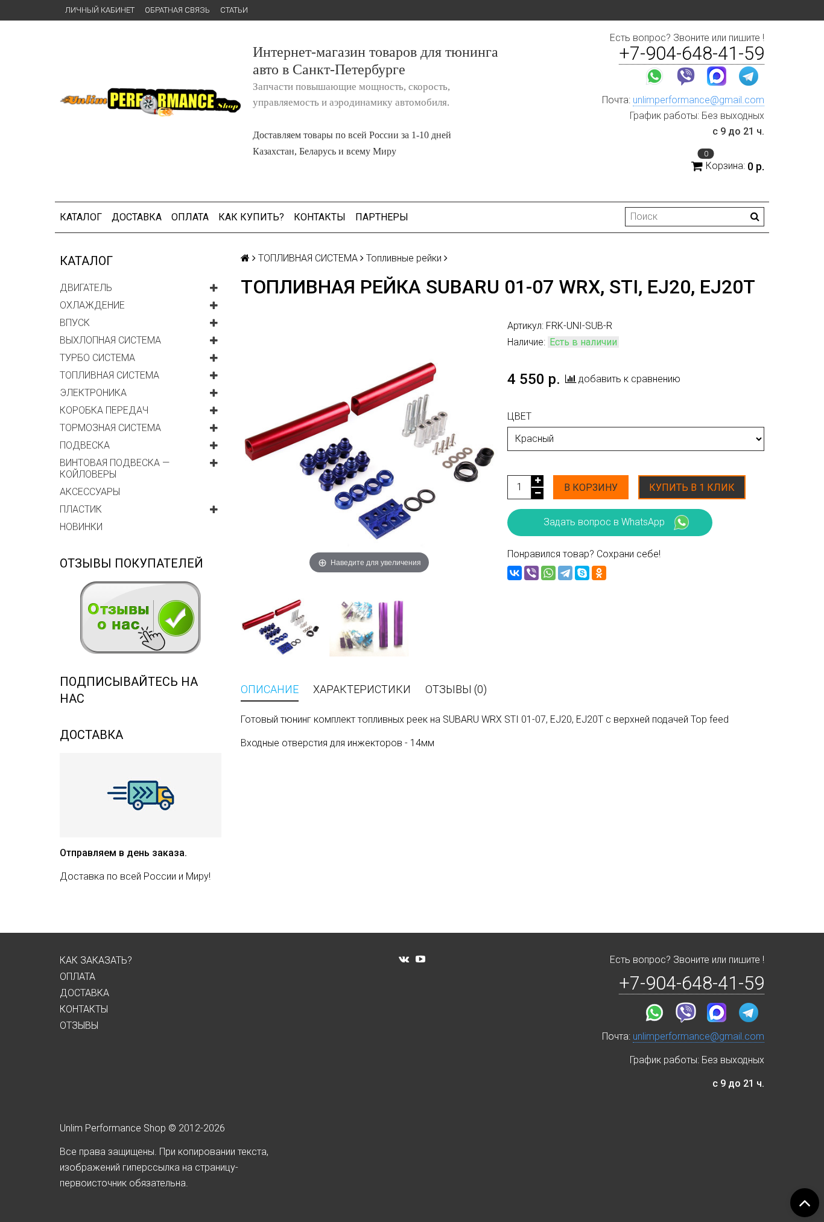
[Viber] (531, 573)
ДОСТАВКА (137, 217)
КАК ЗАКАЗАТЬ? (96, 960)
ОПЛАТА (190, 217)
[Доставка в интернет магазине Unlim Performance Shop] (140, 795)
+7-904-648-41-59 (691, 53)
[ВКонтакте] (514, 573)
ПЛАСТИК (81, 509)
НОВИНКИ (81, 527)
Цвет (519, 416)
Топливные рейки (404, 258)
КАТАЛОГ (81, 217)
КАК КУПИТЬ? (251, 217)
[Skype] (582, 573)
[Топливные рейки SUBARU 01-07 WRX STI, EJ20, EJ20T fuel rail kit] (280, 626)
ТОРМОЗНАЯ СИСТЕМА (110, 427)
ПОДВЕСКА (85, 445)
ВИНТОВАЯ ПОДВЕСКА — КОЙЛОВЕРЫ (115, 468)
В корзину (591, 487)
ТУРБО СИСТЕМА (97, 357)
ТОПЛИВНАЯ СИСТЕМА (109, 375)
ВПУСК (75, 322)
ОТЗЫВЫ (79, 1025)
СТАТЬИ (234, 9)
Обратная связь (177, 9)
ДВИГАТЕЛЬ (86, 287)
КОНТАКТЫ (320, 217)
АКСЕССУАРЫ (90, 491)
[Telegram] (565, 573)
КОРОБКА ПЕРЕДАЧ (104, 410)
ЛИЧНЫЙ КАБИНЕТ (100, 9)
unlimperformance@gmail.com (698, 100)
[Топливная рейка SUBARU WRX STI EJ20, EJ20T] (368, 626)
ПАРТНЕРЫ (381, 217)
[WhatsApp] (548, 573)
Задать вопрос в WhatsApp (604, 521)
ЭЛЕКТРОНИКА (93, 392)
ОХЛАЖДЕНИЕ (92, 305)
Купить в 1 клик (692, 487)
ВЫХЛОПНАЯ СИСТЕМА (110, 340)
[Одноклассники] (599, 573)
